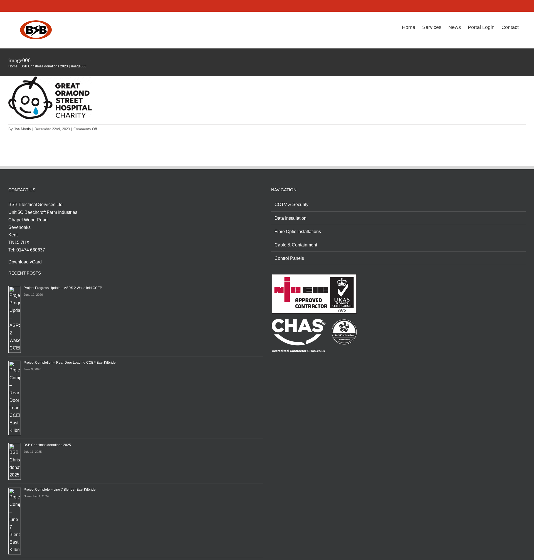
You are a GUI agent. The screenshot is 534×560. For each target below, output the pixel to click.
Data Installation (290, 218)
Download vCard (25, 262)
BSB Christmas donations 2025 (47, 445)
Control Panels (289, 258)
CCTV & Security (291, 204)
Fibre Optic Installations (298, 231)
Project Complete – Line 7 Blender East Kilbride (60, 489)
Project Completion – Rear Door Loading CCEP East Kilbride (70, 363)
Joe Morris (22, 129)
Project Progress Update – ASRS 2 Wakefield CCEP (63, 288)
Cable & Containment (296, 245)
